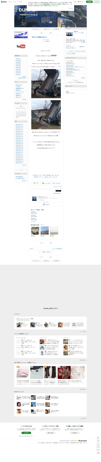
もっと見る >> (33, 221)
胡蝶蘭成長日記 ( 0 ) (20, 88)
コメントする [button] (47, 183)
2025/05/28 (18, 65)
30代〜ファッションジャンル (23, 318)
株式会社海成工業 (19, 176)
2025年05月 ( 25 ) (19, 124)
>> (23, 106)
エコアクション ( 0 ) (20, 91)
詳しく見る (50, 432)
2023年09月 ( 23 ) (19, 159)
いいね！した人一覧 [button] (57, 186)
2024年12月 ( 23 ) (19, 133)
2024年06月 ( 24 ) (19, 143)
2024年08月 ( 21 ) (19, 140)
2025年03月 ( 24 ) (19, 127)
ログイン (97, 1)
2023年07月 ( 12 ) (19, 162)
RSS (68, 91)
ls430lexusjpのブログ (70, 72)
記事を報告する (58, 193)
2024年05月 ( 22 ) (19, 145)
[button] (98, 452)
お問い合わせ (49, 442)
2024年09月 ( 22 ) (19, 138)
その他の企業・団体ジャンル (71, 47)
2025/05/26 (18, 69)
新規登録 (89, 1)
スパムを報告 (41, 442)
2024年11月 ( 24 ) (19, 134)
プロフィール (76, 32)
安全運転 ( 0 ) (18, 93)
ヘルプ (85, 442)
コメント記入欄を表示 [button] (57, 248)
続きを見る (83, 42)
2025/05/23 (18, 72)
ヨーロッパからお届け (21, 337)
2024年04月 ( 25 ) (19, 147)
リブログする (57, 183)
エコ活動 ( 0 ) (18, 86)
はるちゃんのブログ (70, 75)
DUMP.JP (26, 9)
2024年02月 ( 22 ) (19, 150)
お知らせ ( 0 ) (18, 97)
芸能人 (32, 318)
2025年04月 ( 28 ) (19, 126)
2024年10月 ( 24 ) (19, 136)
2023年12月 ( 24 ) (19, 154)
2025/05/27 (18, 67)
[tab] (23, 318)
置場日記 (47, 41)
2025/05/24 (18, 71)
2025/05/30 (33, 215)
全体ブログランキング (70, 46)
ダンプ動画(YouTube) (20, 178)
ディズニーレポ (43, 337)
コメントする (47, 251)
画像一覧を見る (23, 77)
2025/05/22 (18, 74)
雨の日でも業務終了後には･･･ (40, 37)
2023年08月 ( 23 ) (19, 161)
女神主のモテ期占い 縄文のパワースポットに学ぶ (75, 66)
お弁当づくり (66, 337)
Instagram (47, 204)
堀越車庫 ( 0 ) (18, 95)
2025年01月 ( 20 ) (19, 131)
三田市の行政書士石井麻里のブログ (73, 69)
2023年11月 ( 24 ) (19, 155)
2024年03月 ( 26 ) (19, 148)
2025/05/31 (33, 211)
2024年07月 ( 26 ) (19, 141)
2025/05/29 (33, 218)
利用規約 (56, 442)
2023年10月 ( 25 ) (19, 157)
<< (18, 106)
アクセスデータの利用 (64, 442)
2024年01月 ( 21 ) (19, 152)
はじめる (26, 432)
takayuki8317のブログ (70, 63)
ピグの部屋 (81, 32)
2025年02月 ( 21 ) (19, 129)
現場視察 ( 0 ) (18, 90)
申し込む (75, 432)
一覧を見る (83, 77)
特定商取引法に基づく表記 (76, 442)
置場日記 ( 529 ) (19, 84)
